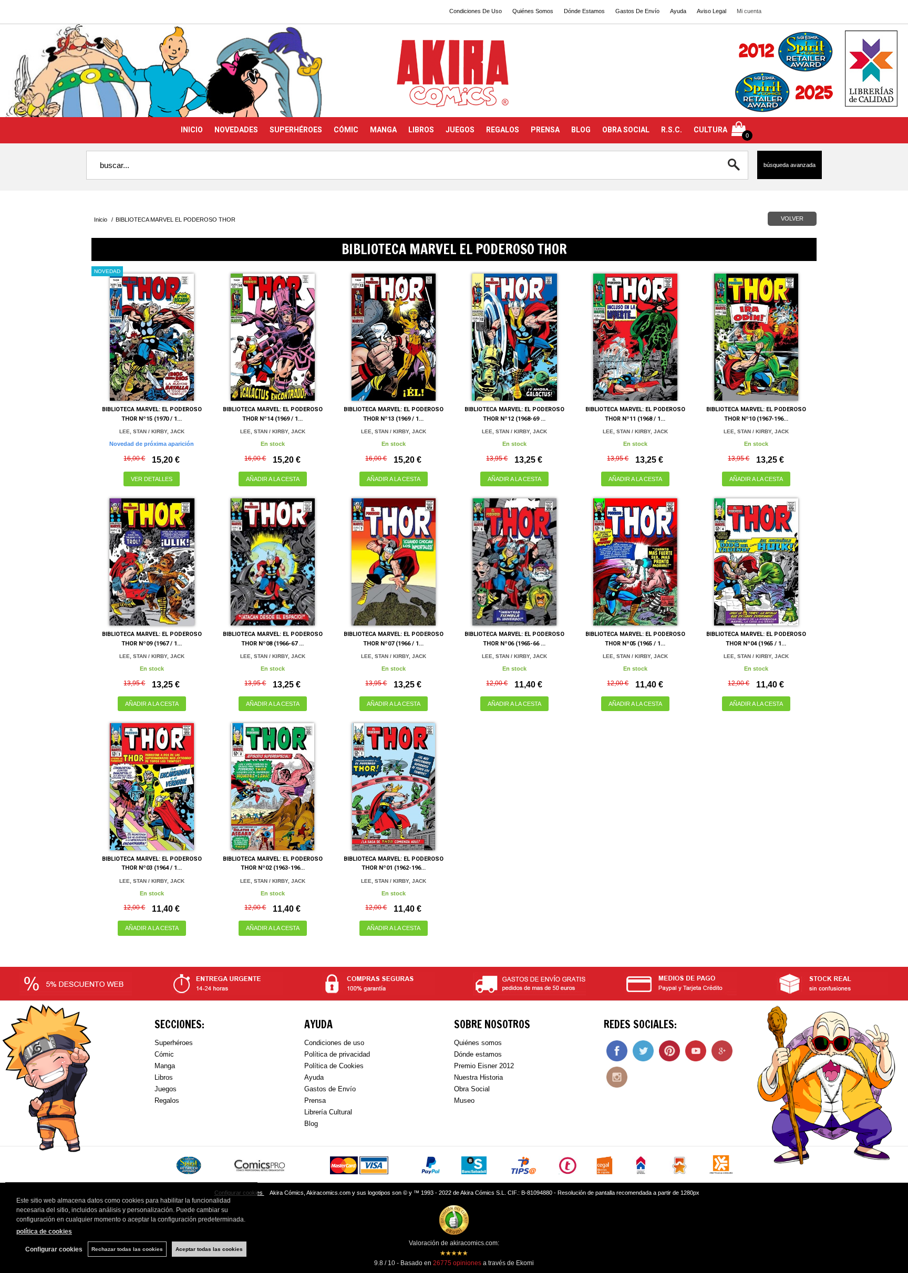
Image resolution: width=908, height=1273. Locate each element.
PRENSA (545, 130)
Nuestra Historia (478, 1077)
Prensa (315, 1100)
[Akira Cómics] (454, 77)
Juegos (165, 1089)
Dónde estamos (478, 1054)
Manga (164, 1066)
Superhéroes (173, 1043)
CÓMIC (346, 130)
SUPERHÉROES (296, 130)
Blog (311, 1124)
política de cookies (44, 1231)
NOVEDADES (236, 130)
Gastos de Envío (330, 1089)
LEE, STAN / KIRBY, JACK (151, 431)
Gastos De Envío (637, 11)
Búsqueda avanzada (789, 165)
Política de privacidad (337, 1054)
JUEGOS (460, 130)
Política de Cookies (334, 1066)
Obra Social (472, 1089)
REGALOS (502, 130)
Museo (464, 1100)
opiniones (457, 1263)
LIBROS (421, 130)
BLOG (581, 130)
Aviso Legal (711, 11)
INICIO (192, 130)
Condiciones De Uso (475, 11)
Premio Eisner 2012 (484, 1066)
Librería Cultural (328, 1112)
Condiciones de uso (334, 1043)
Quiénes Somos (532, 11)
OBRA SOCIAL (625, 130)
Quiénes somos (478, 1043)
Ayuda (678, 11)
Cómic (164, 1054)
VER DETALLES (151, 479)
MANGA (383, 130)
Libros (163, 1077)
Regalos (166, 1100)
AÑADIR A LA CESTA (273, 479)
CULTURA (710, 130)
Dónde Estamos (584, 11)
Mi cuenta (749, 11)
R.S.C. (671, 130)
